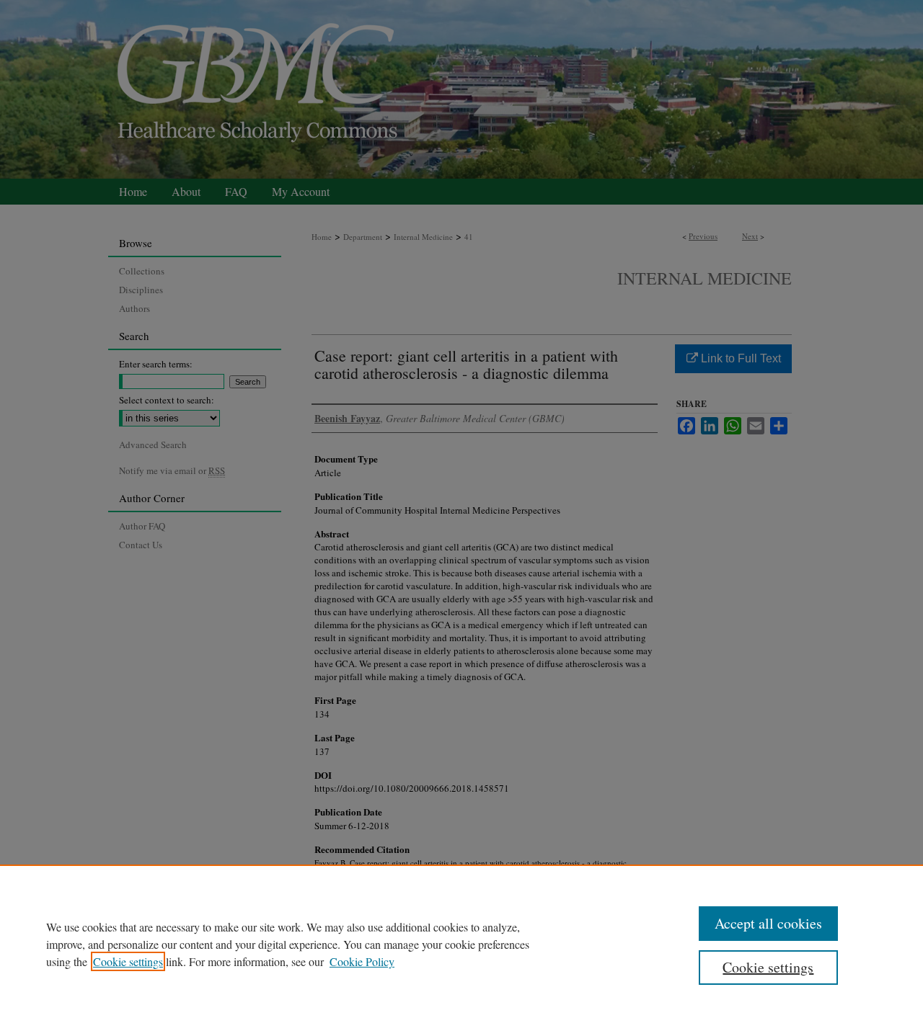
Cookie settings (128, 961)
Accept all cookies (768, 923)
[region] (461, 944)
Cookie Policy (362, 961)
